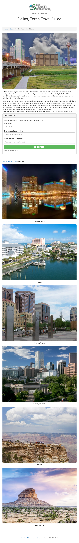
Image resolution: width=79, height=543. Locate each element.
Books (12, 29)
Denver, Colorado (39, 404)
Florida (39, 282)
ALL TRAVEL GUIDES (9, 161)
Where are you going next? (13, 139)
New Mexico (39, 525)
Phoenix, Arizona (39, 343)
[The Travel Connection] (39, 7)
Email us (39, 538)
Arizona (39, 464)
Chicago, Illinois (39, 221)
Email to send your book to (13, 131)
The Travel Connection (28, 538)
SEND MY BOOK (39, 147)
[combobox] (39, 142)
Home (6, 29)
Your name (8, 123)
